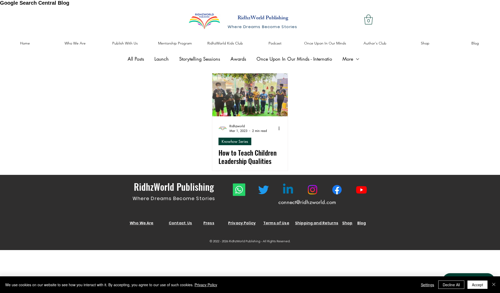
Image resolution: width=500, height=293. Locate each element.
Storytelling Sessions (199, 59)
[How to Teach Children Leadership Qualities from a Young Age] (250, 94)
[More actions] (281, 128)
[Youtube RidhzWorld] (361, 189)
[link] (368, 19)
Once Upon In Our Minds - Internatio (294, 59)
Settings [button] (427, 284)
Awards (238, 59)
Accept (477, 284)
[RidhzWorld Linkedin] (288, 189)
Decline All (451, 284)
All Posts (136, 59)
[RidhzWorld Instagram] (312, 189)
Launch (161, 59)
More (347, 59)
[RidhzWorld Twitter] (263, 189)
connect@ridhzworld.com (307, 202)
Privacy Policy (206, 284)
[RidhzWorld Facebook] (337, 189)
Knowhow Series (235, 141)
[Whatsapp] (239, 189)
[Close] (494, 285)
